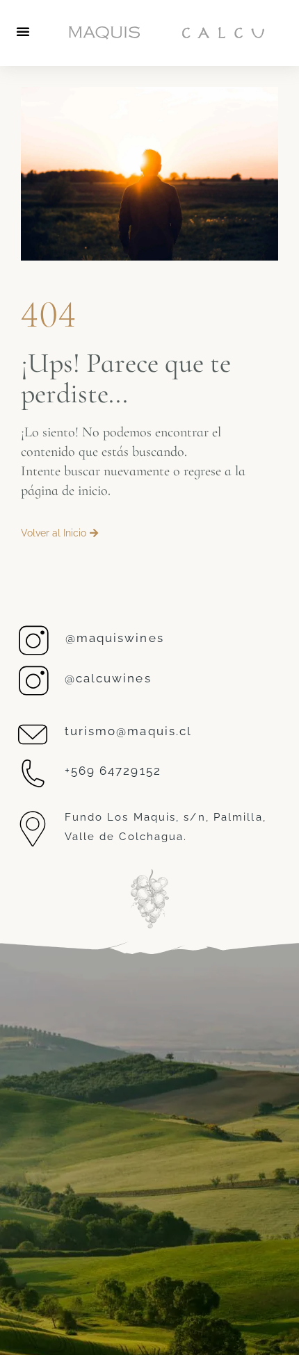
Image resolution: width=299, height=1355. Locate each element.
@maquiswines (114, 638)
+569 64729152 (113, 771)
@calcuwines (108, 678)
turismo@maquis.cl (129, 731)
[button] (23, 31)
